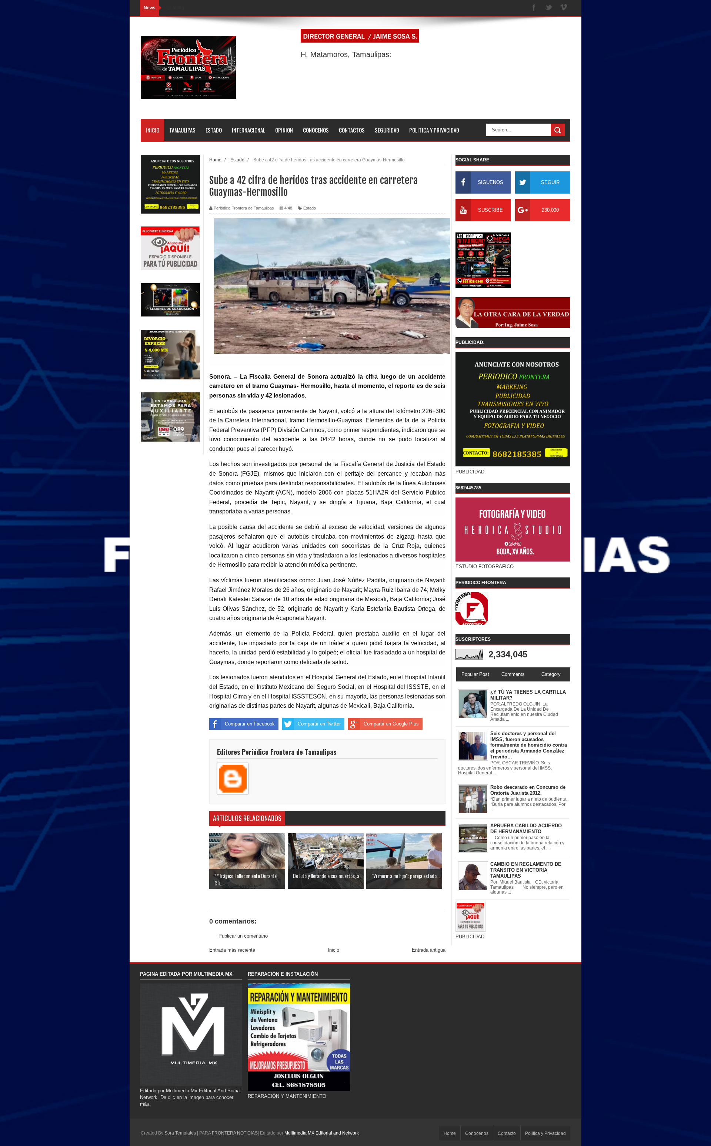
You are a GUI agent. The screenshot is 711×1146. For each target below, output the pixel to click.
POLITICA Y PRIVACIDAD (434, 130)
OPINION (284, 130)
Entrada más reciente (232, 950)
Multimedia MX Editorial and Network (321, 1133)
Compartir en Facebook (250, 724)
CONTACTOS (352, 130)
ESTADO (214, 130)
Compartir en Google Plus (391, 724)
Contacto (507, 1133)
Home (450, 1133)
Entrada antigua (428, 950)
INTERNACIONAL (248, 130)
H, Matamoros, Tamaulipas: (346, 54)
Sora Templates (180, 1133)
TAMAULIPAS (182, 130)
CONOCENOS (316, 130)
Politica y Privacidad (545, 1133)
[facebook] (534, 8)
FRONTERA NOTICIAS (235, 1133)
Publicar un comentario (243, 936)
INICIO (152, 130)
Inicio (333, 950)
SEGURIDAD (387, 130)
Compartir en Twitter (319, 724)
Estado (309, 208)
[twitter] (548, 8)
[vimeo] (563, 8)
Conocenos (476, 1133)
